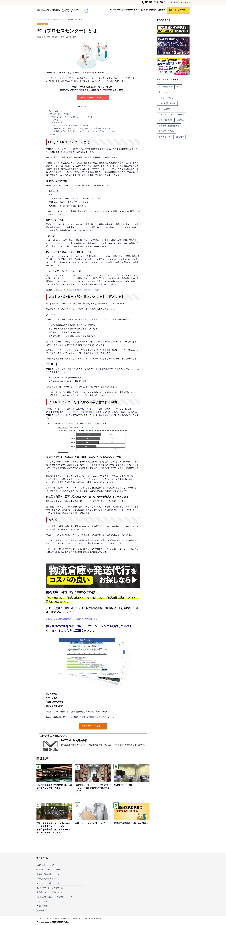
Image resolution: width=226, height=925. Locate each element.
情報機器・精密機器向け (169, 125)
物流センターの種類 (59, 114)
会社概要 (152, 10)
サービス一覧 (42, 901)
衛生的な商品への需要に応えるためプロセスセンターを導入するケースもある (83, 131)
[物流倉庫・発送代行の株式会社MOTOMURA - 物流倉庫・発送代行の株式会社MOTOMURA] (48, 10)
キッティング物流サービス (47, 883)
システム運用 (164, 109)
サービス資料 (72, 918)
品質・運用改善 (165, 120)
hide (83, 106)
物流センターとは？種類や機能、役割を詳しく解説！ (78, 290)
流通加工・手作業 (166, 131)
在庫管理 (180, 120)
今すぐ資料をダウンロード (93, 726)
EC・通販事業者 (166, 86)
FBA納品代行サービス (45, 878)
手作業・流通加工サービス (47, 874)
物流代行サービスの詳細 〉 (93, 97)
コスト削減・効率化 (167, 103)
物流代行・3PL (165, 137)
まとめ (51, 134)
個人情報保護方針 (95, 918)
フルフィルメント (42, 24)
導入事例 (144, 10)
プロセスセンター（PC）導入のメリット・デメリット (70, 117)
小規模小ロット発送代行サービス (50, 887)
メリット (55, 120)
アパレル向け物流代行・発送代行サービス (54, 897)
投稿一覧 (46, 19)
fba (178, 86)
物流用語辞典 (55, 19)
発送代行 (180, 137)
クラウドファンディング (169, 98)
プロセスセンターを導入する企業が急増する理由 (67, 125)
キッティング (164, 92)
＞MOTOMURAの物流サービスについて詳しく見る (73, 618)
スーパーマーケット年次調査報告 (80, 412)
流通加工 (69, 152)
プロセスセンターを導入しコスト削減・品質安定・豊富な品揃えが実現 (80, 128)
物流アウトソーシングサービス (49, 869)
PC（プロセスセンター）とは (60, 111)
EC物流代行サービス (45, 865)
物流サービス (131, 10)
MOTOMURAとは (117, 10)
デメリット (56, 122)
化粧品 (181, 114)
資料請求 (161, 10)
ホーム (38, 19)
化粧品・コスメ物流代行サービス (50, 892)
